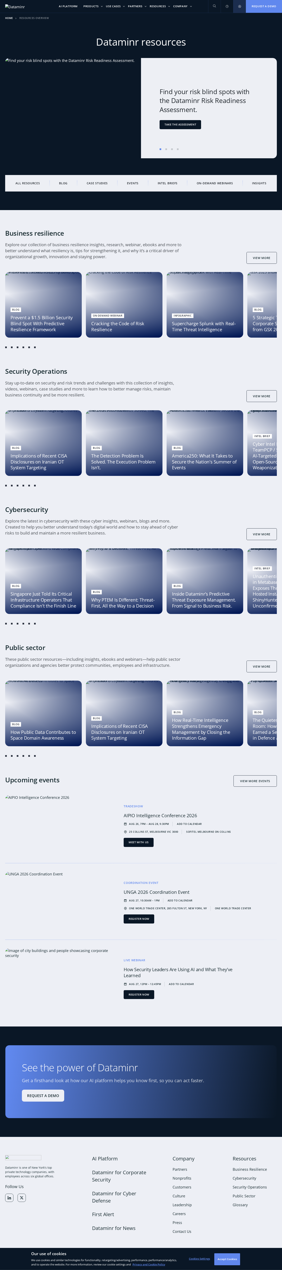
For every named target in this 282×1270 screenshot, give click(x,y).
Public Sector (244, 1195)
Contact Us (182, 1231)
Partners (180, 1169)
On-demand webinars (215, 183)
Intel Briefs (168, 183)
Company (183, 1158)
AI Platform (105, 1158)
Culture (179, 1195)
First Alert (103, 1214)
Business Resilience (250, 1169)
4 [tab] (178, 149)
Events (133, 183)
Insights (259, 183)
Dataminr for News (113, 1228)
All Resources (27, 183)
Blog (63, 183)
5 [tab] (29, 347)
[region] (141, 1259)
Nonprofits (182, 1178)
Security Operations (250, 1187)
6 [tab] (35, 347)
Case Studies (97, 183)
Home (9, 18)
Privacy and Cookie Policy (149, 1264)
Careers (179, 1213)
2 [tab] (166, 149)
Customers (182, 1187)
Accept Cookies (227, 1259)
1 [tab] (160, 149)
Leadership (182, 1204)
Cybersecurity (244, 1178)
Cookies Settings (199, 1259)
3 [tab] (172, 149)
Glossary (240, 1204)
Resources (244, 1158)
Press (177, 1222)
